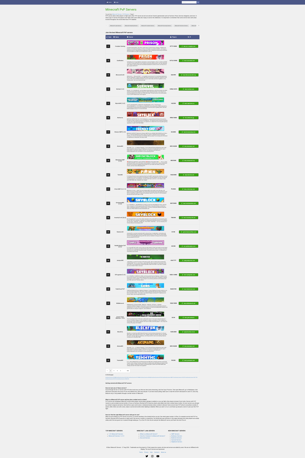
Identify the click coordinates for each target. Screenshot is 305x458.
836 (128, 370)
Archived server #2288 (110, 377)
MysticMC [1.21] (120, 103)
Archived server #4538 (145, 377)
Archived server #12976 (180, 377)
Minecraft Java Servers (115, 25)
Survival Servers (176, 440)
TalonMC (120, 175)
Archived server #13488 (134, 377)
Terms (141, 452)
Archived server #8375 (168, 377)
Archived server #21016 (111, 379)
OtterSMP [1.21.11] (120, 189)
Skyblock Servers (176, 442)
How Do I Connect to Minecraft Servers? (152, 436)
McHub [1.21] (120, 89)
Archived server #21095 (122, 377)
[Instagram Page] (152, 456)
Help (151, 452)
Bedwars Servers (176, 436)
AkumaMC (120, 146)
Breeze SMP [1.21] (120, 132)
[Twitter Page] (147, 456)
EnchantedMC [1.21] (120, 203)
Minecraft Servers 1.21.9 (116, 436)
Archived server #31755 (191, 377)
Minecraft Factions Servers (181, 25)
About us (163, 452)
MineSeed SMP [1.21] (120, 160)
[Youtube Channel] (158, 456)
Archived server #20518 (123, 379)
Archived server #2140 (157, 377)
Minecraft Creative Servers (147, 25)
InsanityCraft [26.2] (120, 217)
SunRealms (120, 60)
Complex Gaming (120, 46)
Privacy (146, 452)
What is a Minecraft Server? (149, 434)
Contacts (156, 452)
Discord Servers (145, 438)
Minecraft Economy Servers (164, 25)
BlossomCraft (120, 75)
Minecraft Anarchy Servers (131, 25)
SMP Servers (175, 434)
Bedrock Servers (176, 438)
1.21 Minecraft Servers (116, 434)
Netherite (120, 117)
